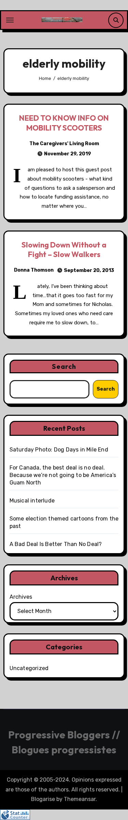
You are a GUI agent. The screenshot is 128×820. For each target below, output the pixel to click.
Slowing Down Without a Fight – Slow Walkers (64, 249)
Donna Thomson (34, 270)
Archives (21, 597)
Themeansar (80, 799)
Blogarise (43, 799)
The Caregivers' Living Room (64, 144)
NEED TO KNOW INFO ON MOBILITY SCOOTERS (64, 123)
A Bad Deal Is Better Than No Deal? (56, 544)
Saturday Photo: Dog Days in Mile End (59, 449)
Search (64, 366)
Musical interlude (32, 500)
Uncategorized (29, 668)
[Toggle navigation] (9, 20)
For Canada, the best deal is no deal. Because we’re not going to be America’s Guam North (63, 475)
